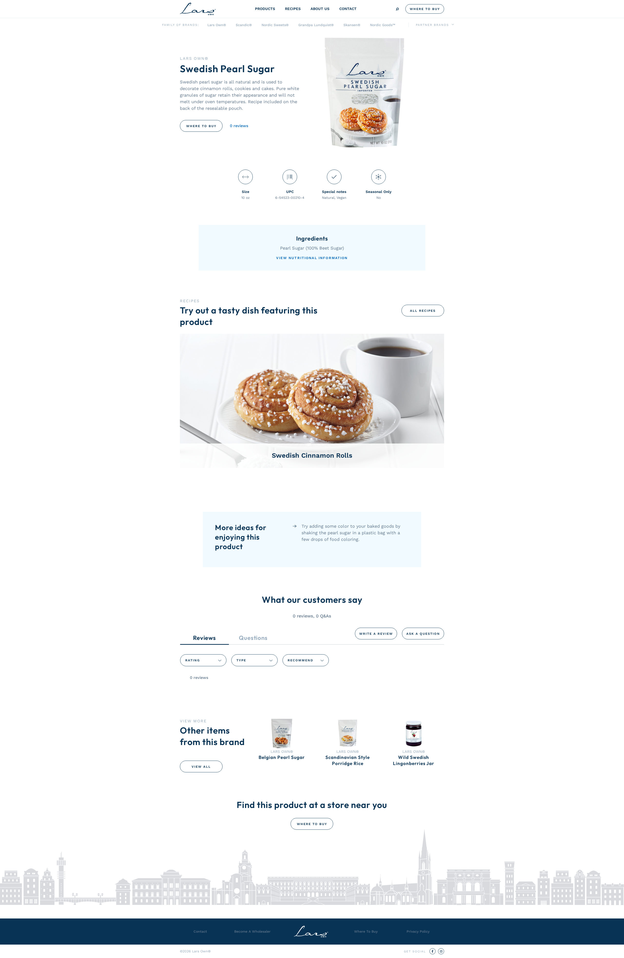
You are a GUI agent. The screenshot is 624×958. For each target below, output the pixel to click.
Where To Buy (425, 9)
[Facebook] (432, 951)
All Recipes (423, 311)
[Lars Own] (198, 8)
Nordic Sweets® (275, 25)
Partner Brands (432, 25)
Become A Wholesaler (252, 931)
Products (265, 9)
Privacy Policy (418, 931)
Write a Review (376, 633)
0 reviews (239, 125)
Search (397, 9)
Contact (348, 9)
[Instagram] (441, 951)
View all (201, 766)
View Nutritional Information (312, 258)
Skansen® (351, 25)
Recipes (293, 9)
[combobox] (203, 660)
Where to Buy (201, 126)
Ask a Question (423, 633)
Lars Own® (216, 25)
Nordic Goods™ (382, 25)
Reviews (204, 637)
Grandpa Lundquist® (316, 25)
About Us (320, 9)
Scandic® (244, 25)
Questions (253, 637)
